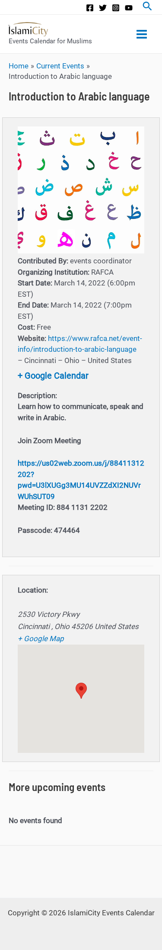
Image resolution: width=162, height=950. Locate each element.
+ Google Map (41, 638)
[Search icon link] (147, 7)
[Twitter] (103, 8)
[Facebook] (90, 8)
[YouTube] (129, 8)
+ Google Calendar (53, 375)
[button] (81, 690)
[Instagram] (116, 8)
